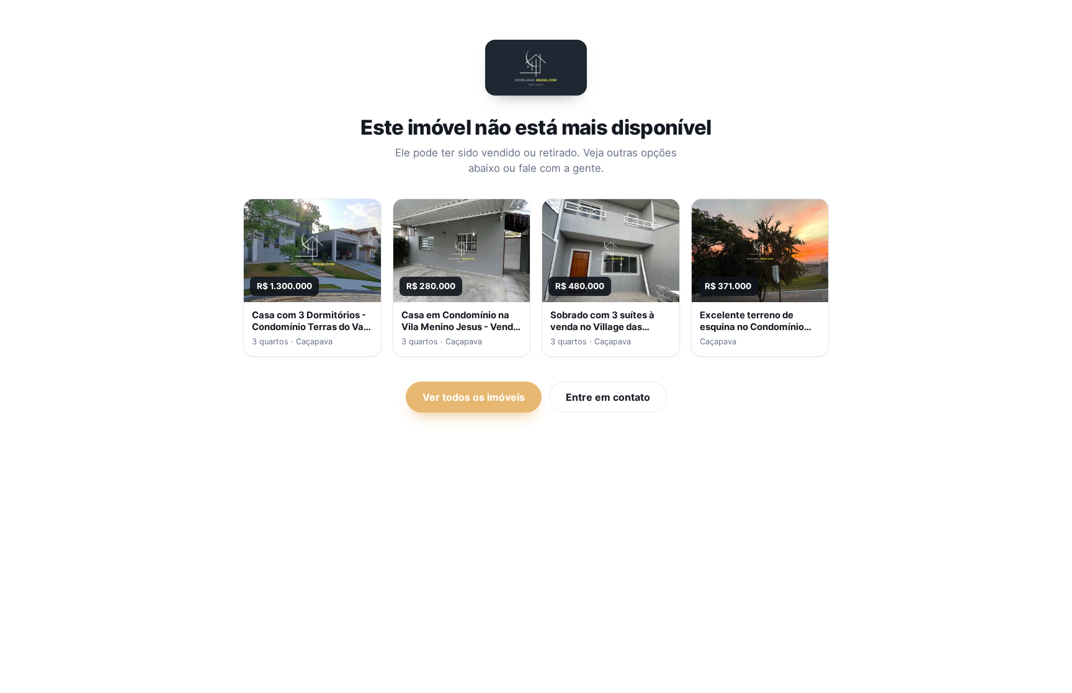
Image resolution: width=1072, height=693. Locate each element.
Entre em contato (608, 397)
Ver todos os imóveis (473, 397)
